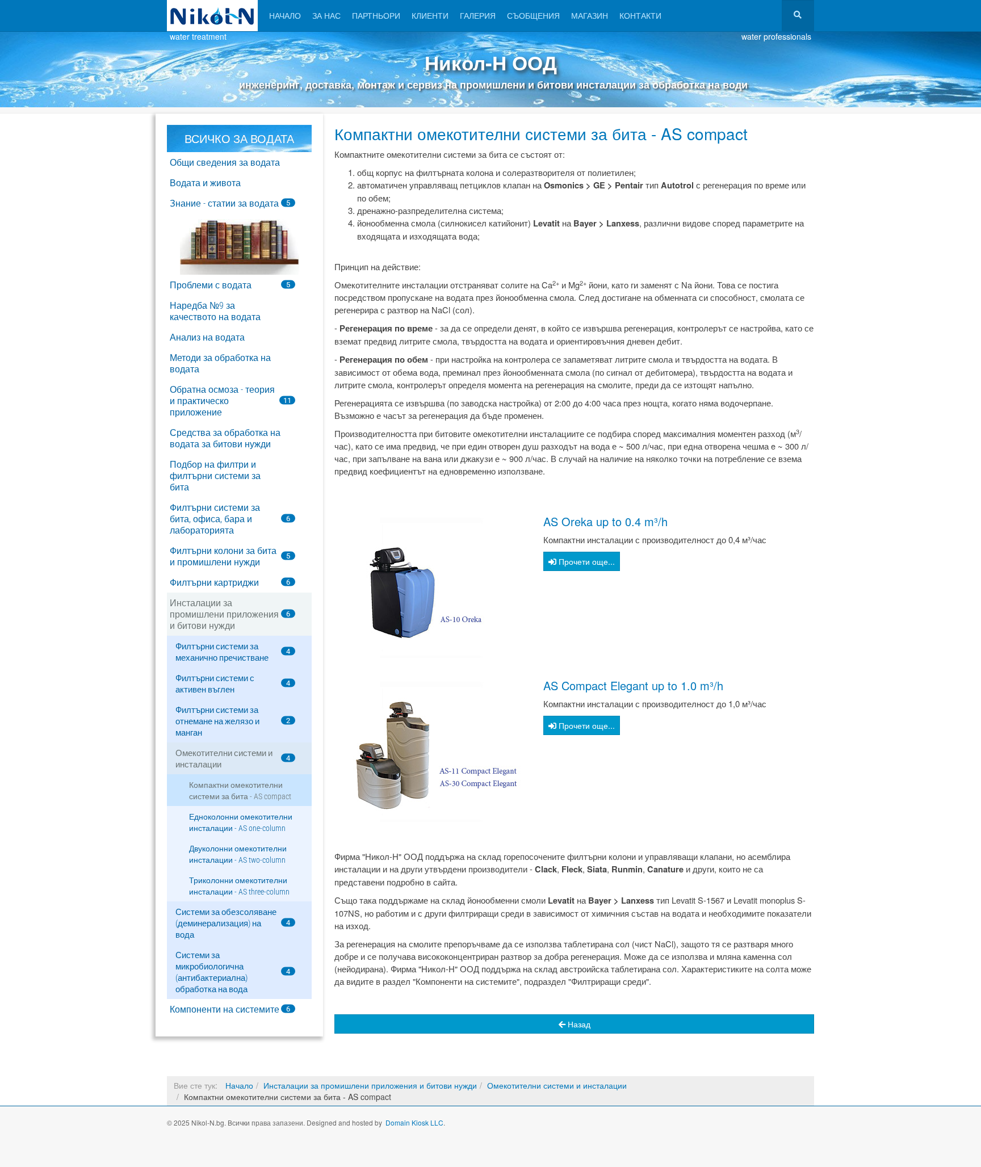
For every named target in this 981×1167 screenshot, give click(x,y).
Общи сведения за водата (225, 162)
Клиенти (430, 15)
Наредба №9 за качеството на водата (215, 311)
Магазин (589, 15)
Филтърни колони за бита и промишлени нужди (223, 556)
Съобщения (533, 15)
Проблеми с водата (210, 285)
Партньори (376, 15)
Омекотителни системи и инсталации (557, 1085)
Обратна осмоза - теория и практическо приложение (222, 401)
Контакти (640, 15)
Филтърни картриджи (214, 582)
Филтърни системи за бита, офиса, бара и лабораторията (215, 519)
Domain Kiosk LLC (414, 1122)
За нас (326, 15)
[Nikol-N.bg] (212, 15)
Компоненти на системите (224, 1009)
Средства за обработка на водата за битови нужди (225, 438)
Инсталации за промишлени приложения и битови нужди (224, 614)
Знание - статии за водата (224, 203)
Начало (285, 15)
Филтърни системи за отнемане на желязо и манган (217, 721)
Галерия (478, 15)
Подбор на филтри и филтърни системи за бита (215, 476)
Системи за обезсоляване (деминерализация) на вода (225, 923)
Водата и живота (205, 183)
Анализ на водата (207, 337)
